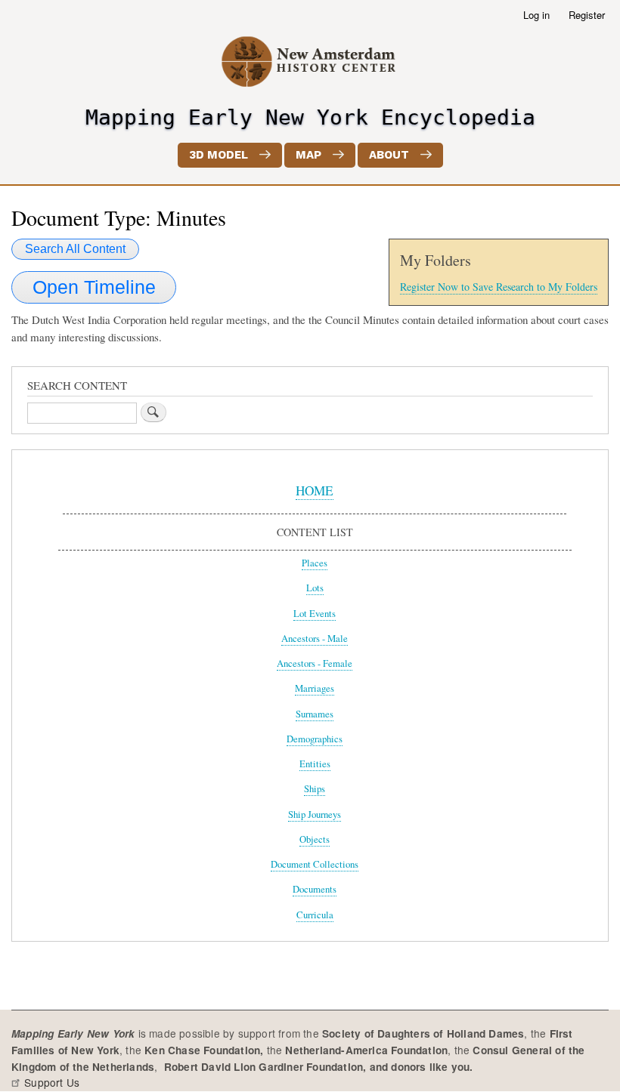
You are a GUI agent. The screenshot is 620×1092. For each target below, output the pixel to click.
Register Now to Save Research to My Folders (498, 286)
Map (308, 155)
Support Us (51, 1082)
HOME (314, 490)
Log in (536, 15)
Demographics (315, 739)
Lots (315, 587)
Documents (314, 889)
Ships (314, 788)
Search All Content (75, 248)
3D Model (218, 155)
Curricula (314, 914)
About (389, 155)
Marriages (314, 688)
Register (587, 15)
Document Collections (314, 864)
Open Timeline (94, 287)
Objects (314, 839)
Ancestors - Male (314, 638)
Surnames (314, 714)
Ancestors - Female (314, 663)
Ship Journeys (314, 814)
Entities (314, 763)
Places (314, 563)
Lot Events (314, 613)
